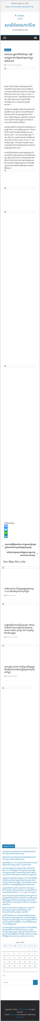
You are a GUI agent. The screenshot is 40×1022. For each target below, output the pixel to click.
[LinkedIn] (20, 536)
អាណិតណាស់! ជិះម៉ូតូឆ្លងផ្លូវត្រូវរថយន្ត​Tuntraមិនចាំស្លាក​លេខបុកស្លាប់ (19, 590)
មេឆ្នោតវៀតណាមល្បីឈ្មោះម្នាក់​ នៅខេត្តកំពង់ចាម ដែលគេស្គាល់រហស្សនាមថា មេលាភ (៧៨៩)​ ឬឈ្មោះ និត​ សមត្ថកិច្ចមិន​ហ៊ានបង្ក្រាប (19, 628)
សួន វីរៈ (20, 65)
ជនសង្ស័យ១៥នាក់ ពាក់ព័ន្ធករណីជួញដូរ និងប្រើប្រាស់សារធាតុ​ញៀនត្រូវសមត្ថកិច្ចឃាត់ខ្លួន (19, 669)
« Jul (3, 975)
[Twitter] (20, 529)
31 (4, 970)
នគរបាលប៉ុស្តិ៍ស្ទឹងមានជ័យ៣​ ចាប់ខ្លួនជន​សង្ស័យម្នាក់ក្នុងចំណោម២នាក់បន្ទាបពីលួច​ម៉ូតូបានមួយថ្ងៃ (20, 545)
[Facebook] (20, 526)
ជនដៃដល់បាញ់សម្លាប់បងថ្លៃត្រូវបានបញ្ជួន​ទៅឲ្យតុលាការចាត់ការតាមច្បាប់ (21, 553)
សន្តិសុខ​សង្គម (7, 50)
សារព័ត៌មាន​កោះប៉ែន (20, 25)
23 (35, 962)
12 (14, 958)
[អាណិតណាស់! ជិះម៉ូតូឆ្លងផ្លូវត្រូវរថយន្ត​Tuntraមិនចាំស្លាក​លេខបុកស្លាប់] (20, 568)
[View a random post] (35, 37)
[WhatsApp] (20, 532)
